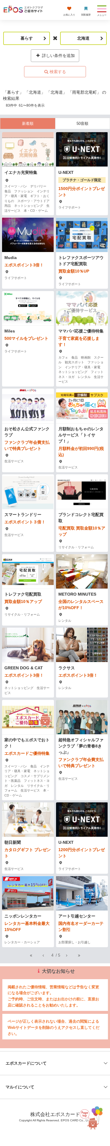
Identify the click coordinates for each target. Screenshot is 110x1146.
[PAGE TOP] (92, 1115)
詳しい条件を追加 (58, 55)
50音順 (82, 123)
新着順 (27, 123)
